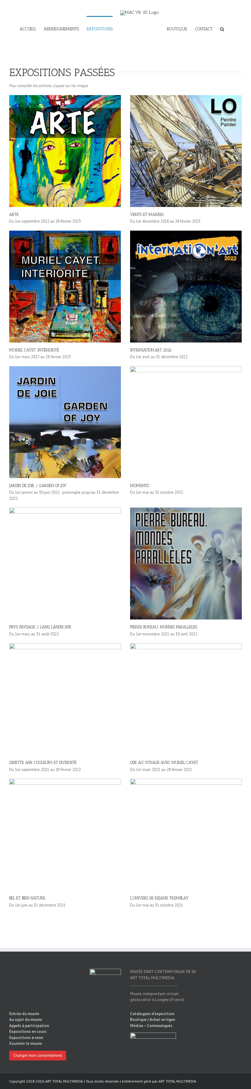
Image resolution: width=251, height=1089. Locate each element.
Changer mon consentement (37, 1055)
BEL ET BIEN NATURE (27, 898)
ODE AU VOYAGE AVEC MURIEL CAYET (164, 762)
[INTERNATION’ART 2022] (186, 287)
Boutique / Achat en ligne (152, 1019)
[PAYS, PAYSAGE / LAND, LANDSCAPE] (65, 563)
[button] (222, 29)
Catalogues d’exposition (152, 1013)
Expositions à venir (26, 1037)
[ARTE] (65, 151)
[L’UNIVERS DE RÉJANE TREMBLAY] (186, 835)
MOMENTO (139, 485)
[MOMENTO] (186, 422)
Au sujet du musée (25, 1019)
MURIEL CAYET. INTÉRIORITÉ (34, 350)
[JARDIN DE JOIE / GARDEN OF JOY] (65, 422)
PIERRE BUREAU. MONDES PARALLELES (163, 627)
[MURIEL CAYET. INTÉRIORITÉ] (65, 287)
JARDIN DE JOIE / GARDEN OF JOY (37, 485)
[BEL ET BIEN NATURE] (65, 835)
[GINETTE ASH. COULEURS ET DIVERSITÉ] (65, 699)
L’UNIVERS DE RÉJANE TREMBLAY (159, 898)
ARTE (14, 214)
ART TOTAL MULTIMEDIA (177, 1081)
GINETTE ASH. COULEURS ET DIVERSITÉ (43, 762)
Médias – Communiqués (151, 1025)
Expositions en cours (28, 1031)
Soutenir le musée (25, 1043)
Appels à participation (29, 1025)
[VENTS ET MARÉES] (186, 151)
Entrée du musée (24, 1013)
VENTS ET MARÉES (146, 214)
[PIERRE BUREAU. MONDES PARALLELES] (186, 563)
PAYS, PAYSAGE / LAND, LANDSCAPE (40, 627)
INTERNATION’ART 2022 (150, 350)
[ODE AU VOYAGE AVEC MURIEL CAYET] (186, 699)
